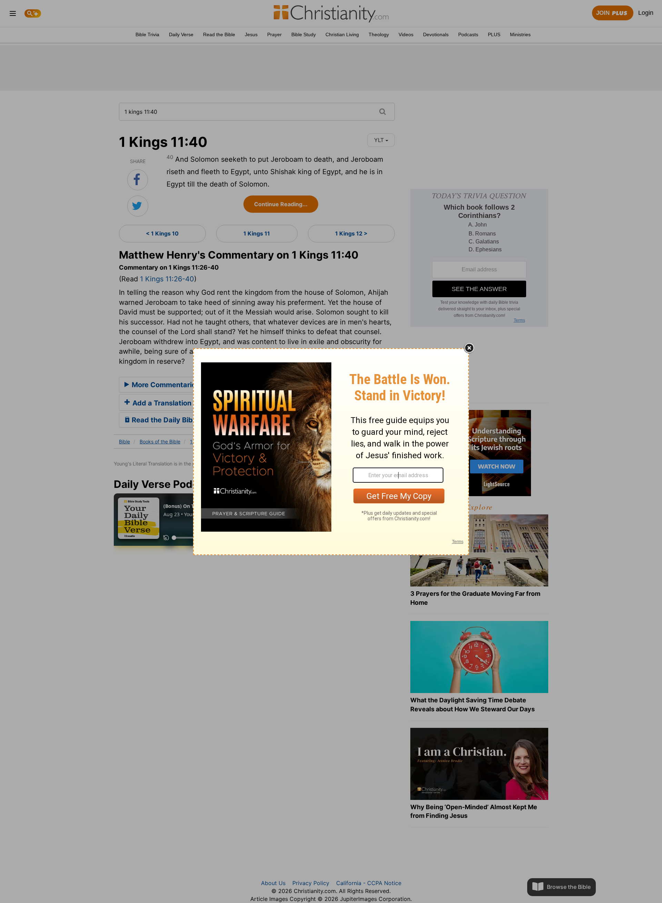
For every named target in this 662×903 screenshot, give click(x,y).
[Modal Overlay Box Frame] (331, 451)
